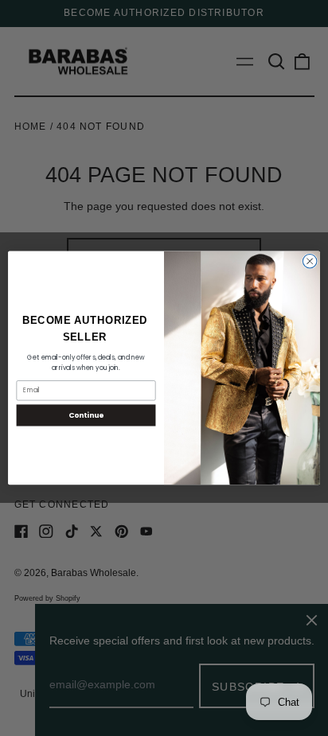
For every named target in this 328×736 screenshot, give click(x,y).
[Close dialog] (310, 262)
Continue (85, 416)
